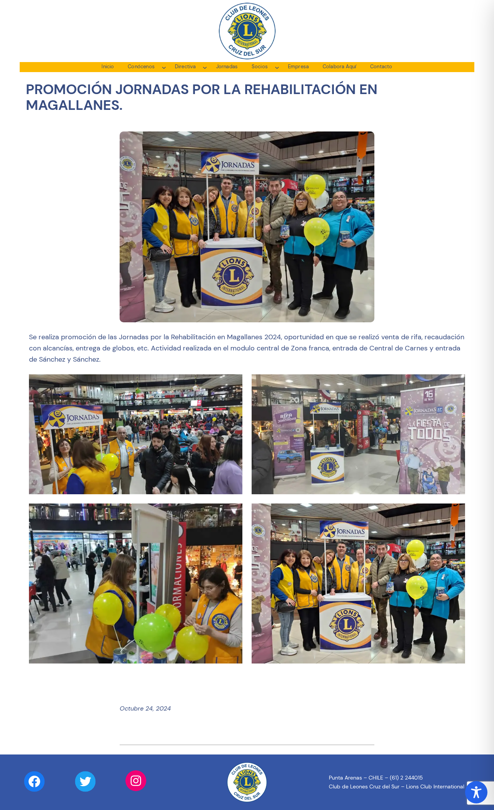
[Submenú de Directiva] (205, 67)
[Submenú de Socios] (277, 67)
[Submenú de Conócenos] (164, 67)
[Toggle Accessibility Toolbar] (476, 792)
